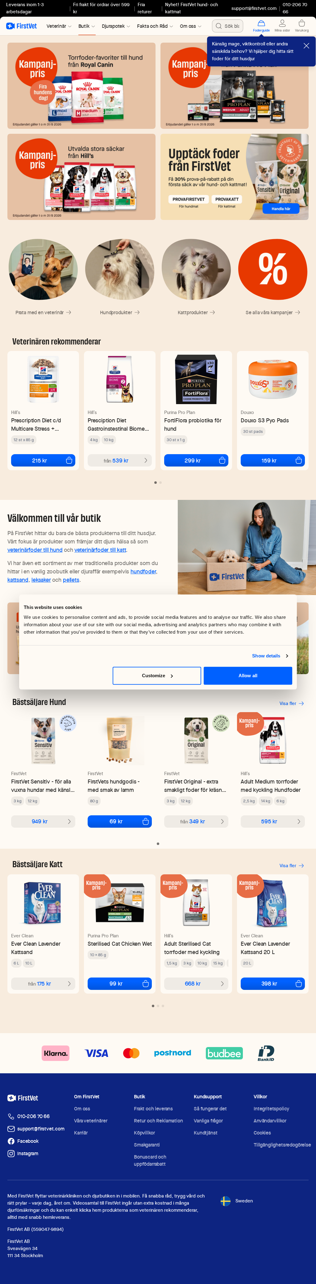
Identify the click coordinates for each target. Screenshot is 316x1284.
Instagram (27, 1153)
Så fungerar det (210, 1108)
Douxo (247, 412)
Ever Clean (22, 936)
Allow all (248, 675)
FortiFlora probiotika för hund (193, 424)
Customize (153, 675)
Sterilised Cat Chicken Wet (120, 944)
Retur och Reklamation (158, 1120)
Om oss (82, 1108)
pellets (71, 580)
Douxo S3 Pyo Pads (265, 420)
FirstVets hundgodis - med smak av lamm (114, 786)
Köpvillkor (144, 1133)
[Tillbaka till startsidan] (21, 26)
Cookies (262, 1133)
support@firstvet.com (253, 8)
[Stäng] (306, 46)
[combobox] (227, 25)
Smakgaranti (147, 1145)
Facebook (28, 1141)
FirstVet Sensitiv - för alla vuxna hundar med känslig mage (43, 786)
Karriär (81, 1133)
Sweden (244, 1201)
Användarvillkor (270, 1120)
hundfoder (143, 571)
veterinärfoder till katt (100, 550)
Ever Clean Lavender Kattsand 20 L (265, 948)
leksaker (41, 580)
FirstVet (19, 774)
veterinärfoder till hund (35, 550)
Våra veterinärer (90, 1120)
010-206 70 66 (33, 1116)
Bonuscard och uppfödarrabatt (150, 1160)
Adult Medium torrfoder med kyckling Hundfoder (271, 786)
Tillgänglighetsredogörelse (282, 1145)
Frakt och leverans (153, 1108)
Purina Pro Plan (179, 412)
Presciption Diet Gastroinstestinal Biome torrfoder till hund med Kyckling (116, 424)
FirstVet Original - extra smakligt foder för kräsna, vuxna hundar (195, 786)
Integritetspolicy (271, 1108)
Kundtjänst (205, 1133)
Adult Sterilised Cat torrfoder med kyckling (192, 948)
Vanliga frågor (208, 1120)
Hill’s (15, 412)
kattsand (17, 580)
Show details (266, 655)
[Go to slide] (155, 482)
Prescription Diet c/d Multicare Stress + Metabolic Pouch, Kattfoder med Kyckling (39, 424)
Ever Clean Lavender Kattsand (35, 948)
